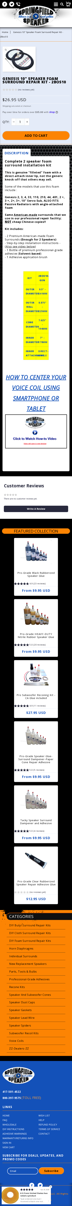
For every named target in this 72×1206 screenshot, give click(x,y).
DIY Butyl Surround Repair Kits (30, 925)
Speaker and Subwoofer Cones (30, 995)
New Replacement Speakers (28, 964)
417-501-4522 (12, 1092)
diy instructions (13, 1129)
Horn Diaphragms (21, 948)
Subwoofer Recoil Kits (24, 1033)
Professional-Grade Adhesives (29, 979)
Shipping (7, 106)
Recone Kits (17, 987)
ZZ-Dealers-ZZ (19, 1048)
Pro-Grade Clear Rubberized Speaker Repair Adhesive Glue (36, 883)
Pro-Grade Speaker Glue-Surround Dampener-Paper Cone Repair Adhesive (36, 759)
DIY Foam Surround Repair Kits (30, 941)
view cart (9, 1147)
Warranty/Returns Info (18, 1138)
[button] (18, 90)
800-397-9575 (22, 1097)
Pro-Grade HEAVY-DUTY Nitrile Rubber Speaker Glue (36, 635)
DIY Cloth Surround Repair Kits (30, 933)
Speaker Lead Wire (21, 1018)
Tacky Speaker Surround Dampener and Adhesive (36, 822)
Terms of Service (49, 1129)
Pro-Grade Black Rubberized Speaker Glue (36, 574)
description (17, 153)
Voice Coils (16, 1041)
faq (5, 1120)
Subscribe (51, 1171)
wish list (44, 1115)
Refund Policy (48, 1124)
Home (5, 32)
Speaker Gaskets (20, 1010)
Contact (44, 1133)
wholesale (9, 1124)
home (6, 1115)
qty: (6, 122)
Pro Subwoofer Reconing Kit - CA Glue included (36, 696)
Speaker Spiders (20, 1025)
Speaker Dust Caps (22, 1002)
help (41, 1120)
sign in (7, 1142)
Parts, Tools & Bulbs (23, 971)
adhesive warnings (15, 1133)
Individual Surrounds (23, 956)
